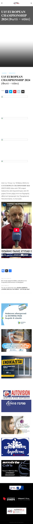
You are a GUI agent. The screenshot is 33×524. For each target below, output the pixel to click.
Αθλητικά (4, 73)
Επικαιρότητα (12, 73)
